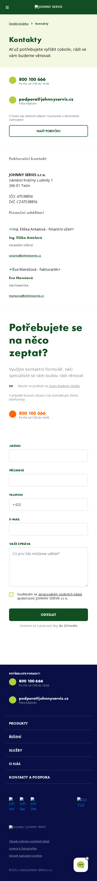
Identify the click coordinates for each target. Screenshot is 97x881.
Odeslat (48, 614)
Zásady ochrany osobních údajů (29, 841)
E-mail (14, 519)
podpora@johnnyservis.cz (46, 99)
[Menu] (7, 6)
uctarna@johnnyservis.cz (25, 255)
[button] (50, 723)
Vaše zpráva (19, 544)
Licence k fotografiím (23, 848)
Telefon (16, 495)
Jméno (15, 446)
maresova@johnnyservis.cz (26, 296)
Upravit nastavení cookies (25, 856)
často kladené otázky (64, 386)
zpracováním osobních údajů (60, 594)
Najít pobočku (49, 131)
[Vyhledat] (90, 6)
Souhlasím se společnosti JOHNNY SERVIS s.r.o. (49, 596)
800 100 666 (32, 79)
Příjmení (16, 470)
